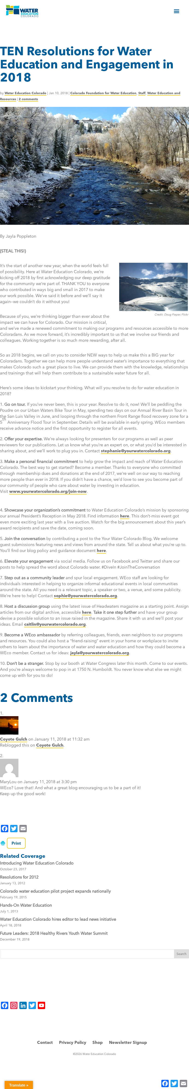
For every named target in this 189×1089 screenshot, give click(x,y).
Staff (141, 93)
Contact (45, 1042)
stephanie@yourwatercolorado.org (136, 450)
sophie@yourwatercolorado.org (85, 595)
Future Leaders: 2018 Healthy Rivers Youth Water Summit (54, 933)
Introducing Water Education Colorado (37, 863)
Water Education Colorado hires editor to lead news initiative (58, 919)
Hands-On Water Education (26, 905)
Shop (97, 1042)
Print (16, 843)
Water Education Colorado (25, 93)
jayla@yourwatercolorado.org (99, 652)
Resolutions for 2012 (19, 877)
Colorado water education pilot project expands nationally (55, 891)
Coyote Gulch (13, 739)
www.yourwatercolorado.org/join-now (48, 491)
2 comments (28, 99)
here (124, 516)
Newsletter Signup (128, 1042)
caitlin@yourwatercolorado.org (55, 624)
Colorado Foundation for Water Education (103, 93)
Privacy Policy (72, 1042)
